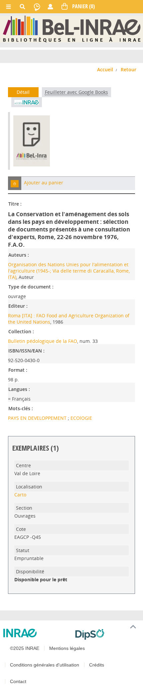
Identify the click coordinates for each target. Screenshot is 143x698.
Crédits (96, 664)
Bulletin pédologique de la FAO (42, 341)
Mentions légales (67, 648)
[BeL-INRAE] (72, 29)
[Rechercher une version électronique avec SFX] (26, 102)
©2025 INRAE (24, 648)
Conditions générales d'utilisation (44, 664)
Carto (20, 494)
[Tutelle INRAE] (36, 633)
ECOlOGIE (81, 418)
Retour (128, 69)
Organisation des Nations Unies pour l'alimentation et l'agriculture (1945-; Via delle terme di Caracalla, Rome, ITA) (69, 270)
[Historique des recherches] (37, 6)
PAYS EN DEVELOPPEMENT (38, 418)
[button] (14, 183)
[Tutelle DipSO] (106, 634)
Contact (18, 681)
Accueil (105, 69)
